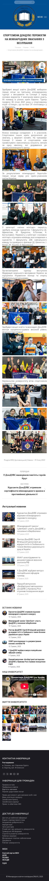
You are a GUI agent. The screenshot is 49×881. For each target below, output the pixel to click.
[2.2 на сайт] (24, 718)
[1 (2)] (42, 718)
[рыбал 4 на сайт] (6, 710)
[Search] (32, 2)
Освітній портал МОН (10, 853)
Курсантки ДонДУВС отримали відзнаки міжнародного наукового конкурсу (32, 515)
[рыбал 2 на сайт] (6, 718)
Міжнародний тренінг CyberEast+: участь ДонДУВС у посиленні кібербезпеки (31, 528)
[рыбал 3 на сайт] (42, 710)
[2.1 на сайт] (15, 718)
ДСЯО (4, 855)
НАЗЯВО (5, 858)
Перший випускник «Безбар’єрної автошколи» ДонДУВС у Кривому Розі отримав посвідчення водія (30, 587)
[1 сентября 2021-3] (42, 727)
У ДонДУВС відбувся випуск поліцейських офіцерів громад (30, 573)
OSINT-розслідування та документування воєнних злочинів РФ (29, 560)
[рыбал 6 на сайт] (15, 710)
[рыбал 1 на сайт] (33, 710)
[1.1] (6, 727)
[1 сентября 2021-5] (24, 727)
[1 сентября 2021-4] (33, 727)
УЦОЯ (4, 863)
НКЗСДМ (5, 860)
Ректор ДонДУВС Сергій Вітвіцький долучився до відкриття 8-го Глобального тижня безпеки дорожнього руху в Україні (30, 544)
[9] (15, 727)
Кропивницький (9, 66)
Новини (6, 70)
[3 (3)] (33, 718)
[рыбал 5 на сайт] (24, 710)
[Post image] (8, 516)
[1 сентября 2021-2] (6, 736)
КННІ (6, 63)
